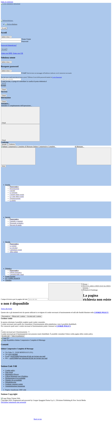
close (3, 166)
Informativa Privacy (12, 374)
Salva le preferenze (18, 336)
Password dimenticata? (9, 45)
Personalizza (6, 316)
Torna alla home (6, 309)
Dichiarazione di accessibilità (15, 378)
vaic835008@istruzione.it (27, 356)
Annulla (4, 144)
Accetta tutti (34, 316)
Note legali (9, 372)
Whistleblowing (10, 382)
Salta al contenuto (7, 2)
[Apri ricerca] (94, 156)
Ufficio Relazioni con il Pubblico (16, 376)
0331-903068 (13, 354)
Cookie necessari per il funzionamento (14, 332)
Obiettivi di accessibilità (13, 380)
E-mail (24, 73)
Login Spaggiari (57, 77)
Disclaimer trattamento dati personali (13, 402)
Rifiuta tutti (18, 316)
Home (85, 284)
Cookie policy (10, 370)
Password (25, 41)
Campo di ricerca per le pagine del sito (14, 299)
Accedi (4, 28)
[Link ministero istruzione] (10, 4)
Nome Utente (26, 39)
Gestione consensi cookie (14, 384)
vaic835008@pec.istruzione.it (28, 358)
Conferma (12, 144)
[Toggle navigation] (18, 156)
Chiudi (4, 89)
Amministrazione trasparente (15, 386)
